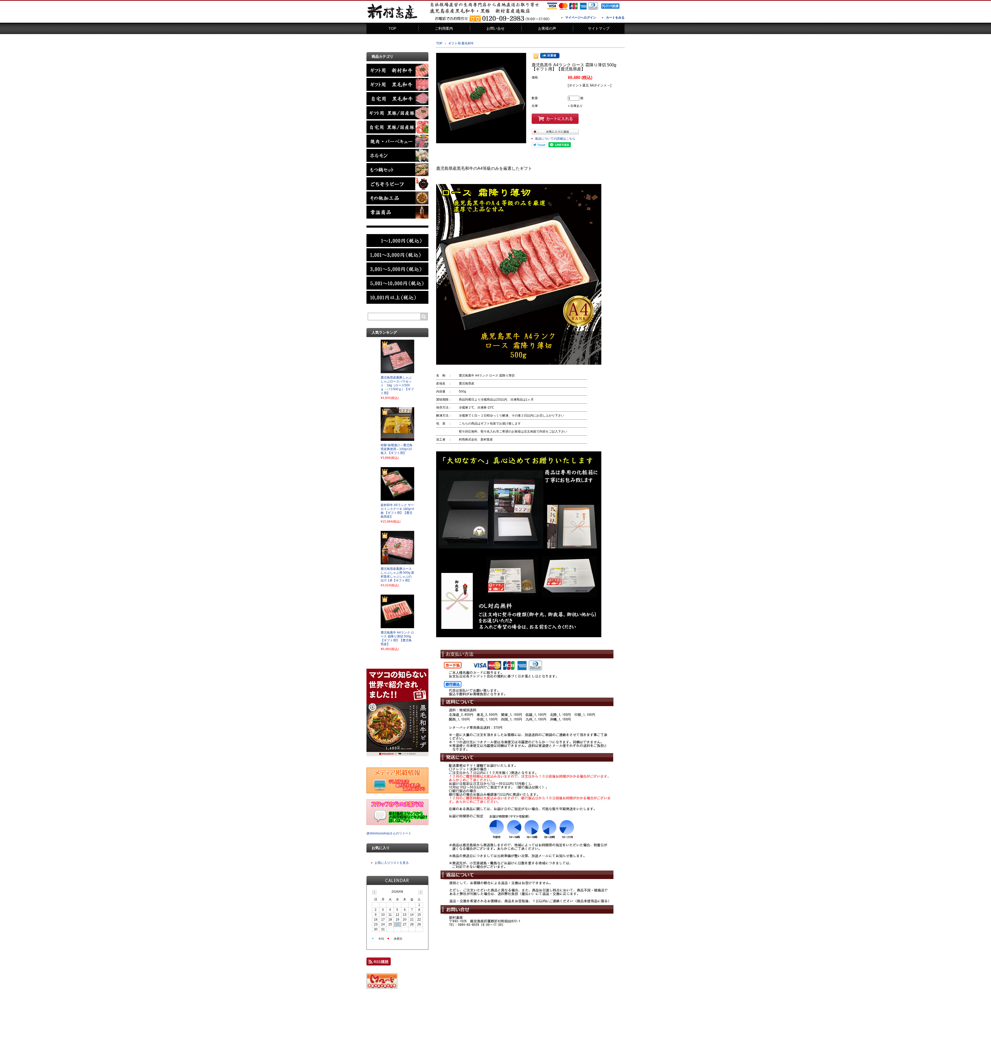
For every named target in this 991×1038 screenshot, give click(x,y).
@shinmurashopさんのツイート (388, 833)
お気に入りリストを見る (392, 863)
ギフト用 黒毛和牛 (461, 43)
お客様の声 (547, 28)
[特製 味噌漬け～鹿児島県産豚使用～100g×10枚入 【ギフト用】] (397, 439)
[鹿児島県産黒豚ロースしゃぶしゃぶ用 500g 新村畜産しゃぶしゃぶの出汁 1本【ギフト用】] (397, 563)
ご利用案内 (444, 28)
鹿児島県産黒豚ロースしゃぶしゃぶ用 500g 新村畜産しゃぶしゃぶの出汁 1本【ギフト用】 (397, 574)
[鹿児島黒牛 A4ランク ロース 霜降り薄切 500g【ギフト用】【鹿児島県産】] (397, 626)
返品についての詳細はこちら (555, 138)
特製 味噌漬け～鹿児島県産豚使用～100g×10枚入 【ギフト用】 (396, 449)
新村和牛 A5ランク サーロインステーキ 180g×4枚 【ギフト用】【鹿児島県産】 (397, 510)
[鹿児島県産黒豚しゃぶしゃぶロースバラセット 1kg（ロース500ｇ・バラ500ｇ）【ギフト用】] (397, 371)
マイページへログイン (580, 17)
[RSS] (378, 963)
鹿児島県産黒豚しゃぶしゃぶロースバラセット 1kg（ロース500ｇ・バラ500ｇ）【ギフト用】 (397, 385)
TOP (392, 28)
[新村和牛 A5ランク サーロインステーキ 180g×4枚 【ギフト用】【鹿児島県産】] (397, 499)
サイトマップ (599, 28)
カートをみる (615, 17)
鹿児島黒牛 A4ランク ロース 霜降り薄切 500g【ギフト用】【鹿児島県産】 (397, 638)
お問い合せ (495, 28)
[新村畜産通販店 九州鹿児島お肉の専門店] (392, 19)
